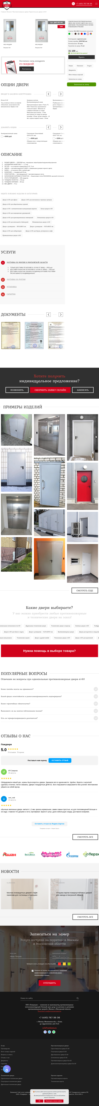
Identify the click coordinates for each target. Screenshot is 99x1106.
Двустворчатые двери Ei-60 (59, 1054)
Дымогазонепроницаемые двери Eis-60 (63, 1063)
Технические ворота (57, 1081)
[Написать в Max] (45, 1032)
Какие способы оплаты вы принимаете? (17, 689)
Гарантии (4, 1063)
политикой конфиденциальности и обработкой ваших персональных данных (51, 972)
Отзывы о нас (5, 1057)
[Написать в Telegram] (49, 1032)
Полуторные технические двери (11, 1081)
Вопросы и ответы (6, 1054)
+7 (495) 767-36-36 (84, 4)
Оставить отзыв (60, 760)
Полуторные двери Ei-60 (59, 1051)
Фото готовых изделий (8, 1051)
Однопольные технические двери (11, 1078)
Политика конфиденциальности (49, 1011)
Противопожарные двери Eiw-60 (61, 1060)
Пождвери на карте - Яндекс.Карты (49, 828)
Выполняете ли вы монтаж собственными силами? (22, 711)
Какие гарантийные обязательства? (15, 703)
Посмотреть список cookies (54, 1101)
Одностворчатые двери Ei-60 (60, 1048)
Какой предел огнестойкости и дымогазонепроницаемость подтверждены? (31, 696)
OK (39, 1101)
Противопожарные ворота (59, 1078)
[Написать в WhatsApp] (53, 1032)
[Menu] (96, 4)
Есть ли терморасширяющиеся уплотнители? (19, 718)
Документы (4, 1060)
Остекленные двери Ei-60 (59, 1057)
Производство (5, 1048)
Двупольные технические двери (11, 1084)
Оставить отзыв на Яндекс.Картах (49, 824)
